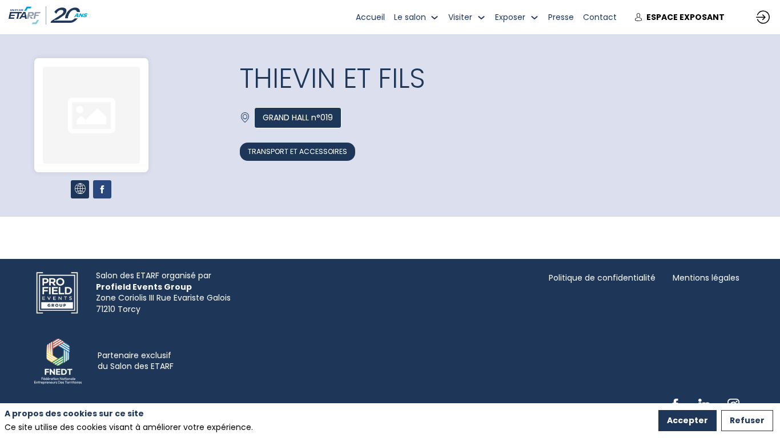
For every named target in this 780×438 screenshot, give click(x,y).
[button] (679, 17)
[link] (370, 17)
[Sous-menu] (435, 17)
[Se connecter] (763, 17)
